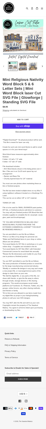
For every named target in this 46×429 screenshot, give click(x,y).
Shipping (6, 110)
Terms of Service (11, 357)
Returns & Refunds (12, 339)
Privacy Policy (10, 351)
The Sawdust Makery (25, 421)
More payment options (23, 132)
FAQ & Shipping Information (15, 345)
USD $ (22, 394)
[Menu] (42, 8)
